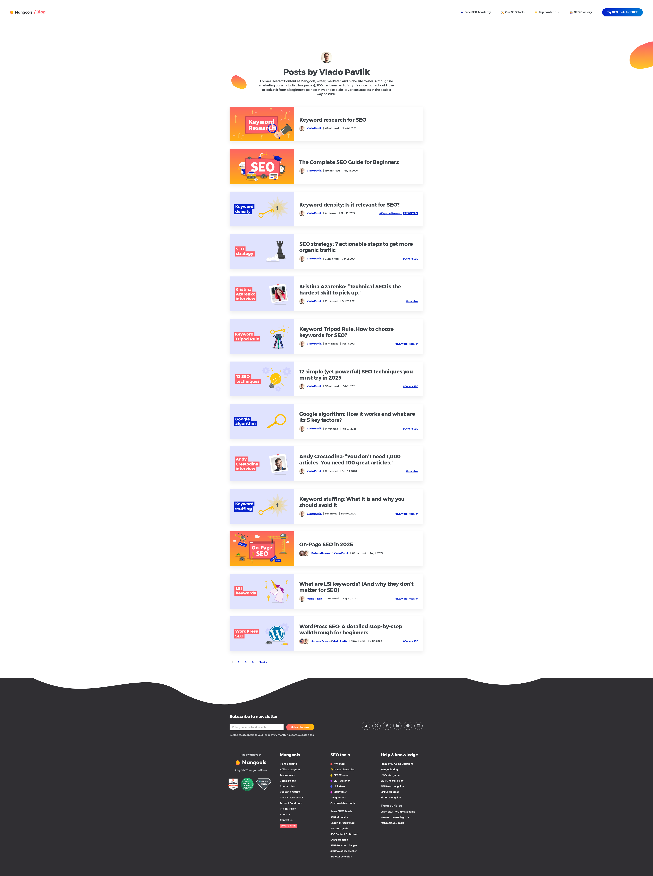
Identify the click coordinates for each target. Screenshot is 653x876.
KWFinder (339, 763)
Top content (547, 12)
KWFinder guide (390, 775)
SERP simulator (339, 817)
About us (285, 814)
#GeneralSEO (410, 258)
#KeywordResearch (390, 213)
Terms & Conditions (291, 803)
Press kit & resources (291, 797)
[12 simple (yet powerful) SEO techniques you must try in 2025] (262, 379)
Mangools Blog (389, 769)
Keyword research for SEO (332, 120)
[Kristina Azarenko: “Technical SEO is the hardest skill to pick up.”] (262, 293)
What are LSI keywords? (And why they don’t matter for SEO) (356, 587)
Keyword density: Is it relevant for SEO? (349, 205)
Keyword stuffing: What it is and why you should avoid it (352, 502)
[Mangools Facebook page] (387, 726)
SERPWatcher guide (392, 786)
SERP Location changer (343, 845)
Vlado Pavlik (314, 128)
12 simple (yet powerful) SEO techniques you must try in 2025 (356, 375)
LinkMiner (339, 786)
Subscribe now (300, 727)
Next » (263, 662)
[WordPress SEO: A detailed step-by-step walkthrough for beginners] (262, 633)
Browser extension (341, 856)
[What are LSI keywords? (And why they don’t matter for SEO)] (262, 591)
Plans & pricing (288, 763)
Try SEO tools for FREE (622, 12)
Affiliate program (290, 769)
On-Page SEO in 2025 (326, 545)
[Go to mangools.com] (251, 762)
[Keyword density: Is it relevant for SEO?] (262, 209)
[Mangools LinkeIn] (397, 726)
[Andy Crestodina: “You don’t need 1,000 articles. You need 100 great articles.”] (262, 463)
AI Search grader (339, 828)
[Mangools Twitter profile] (376, 726)
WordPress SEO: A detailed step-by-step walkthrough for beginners (350, 630)
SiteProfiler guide (391, 797)
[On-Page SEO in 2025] (262, 548)
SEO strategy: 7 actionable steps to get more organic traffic (356, 247)
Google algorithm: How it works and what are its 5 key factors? (357, 417)
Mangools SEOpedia (392, 822)
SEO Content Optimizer (344, 834)
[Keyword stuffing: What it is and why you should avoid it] (262, 506)
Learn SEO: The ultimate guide (398, 811)
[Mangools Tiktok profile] (366, 726)
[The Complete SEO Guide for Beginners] (262, 166)
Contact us (286, 820)
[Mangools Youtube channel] (408, 726)
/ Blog (40, 12)
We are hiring (288, 825)
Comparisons (288, 780)
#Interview (412, 301)
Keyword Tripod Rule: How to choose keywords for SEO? (346, 332)
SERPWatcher (341, 780)
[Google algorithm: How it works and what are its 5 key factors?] (262, 421)
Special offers (288, 786)
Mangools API (338, 797)
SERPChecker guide (392, 780)
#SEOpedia (410, 213)
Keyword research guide (395, 817)
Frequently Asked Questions (397, 763)
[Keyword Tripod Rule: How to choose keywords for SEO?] (262, 336)
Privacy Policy (288, 808)
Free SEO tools (341, 811)
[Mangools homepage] (22, 13)
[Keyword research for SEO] (262, 124)
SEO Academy (478, 12)
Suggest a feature (290, 791)
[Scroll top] (645, 858)
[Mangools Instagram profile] (418, 726)
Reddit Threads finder (342, 822)
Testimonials (287, 775)
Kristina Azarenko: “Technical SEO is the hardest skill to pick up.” (350, 290)
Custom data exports (342, 803)
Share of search (339, 839)
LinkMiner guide (390, 791)
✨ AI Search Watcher (342, 769)
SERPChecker (341, 775)
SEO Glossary (582, 12)
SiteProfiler (340, 791)
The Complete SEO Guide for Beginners (349, 162)
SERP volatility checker (343, 851)
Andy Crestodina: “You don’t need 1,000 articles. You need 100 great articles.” (350, 460)
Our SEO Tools (514, 12)
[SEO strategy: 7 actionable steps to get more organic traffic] (262, 251)
